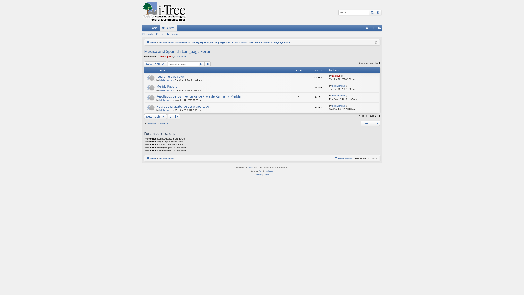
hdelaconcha (165, 80)
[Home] (164, 12)
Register (174, 34)
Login (161, 34)
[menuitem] (367, 28)
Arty (260, 171)
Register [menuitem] (380, 29)
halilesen (269, 171)
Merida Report (166, 86)
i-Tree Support (165, 56)
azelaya (336, 76)
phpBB (251, 167)
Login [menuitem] (374, 29)
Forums (170, 28)
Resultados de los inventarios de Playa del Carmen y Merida (198, 96)
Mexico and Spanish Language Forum (178, 51)
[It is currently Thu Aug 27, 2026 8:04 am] (376, 42)
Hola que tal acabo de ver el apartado (182, 106)
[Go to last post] (342, 76)
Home (153, 28)
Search (149, 34)
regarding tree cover (170, 76)
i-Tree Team (180, 56)
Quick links (145, 29)
